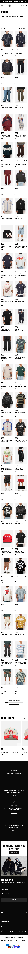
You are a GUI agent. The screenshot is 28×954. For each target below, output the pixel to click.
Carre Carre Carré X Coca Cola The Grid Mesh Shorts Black (7, 496)
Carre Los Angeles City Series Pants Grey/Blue (20, 136)
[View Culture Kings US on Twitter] (19, 931)
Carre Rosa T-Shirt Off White (6, 607)
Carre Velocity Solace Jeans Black (6, 358)
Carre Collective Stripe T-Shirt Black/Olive (20, 413)
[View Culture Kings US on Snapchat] (25, 931)
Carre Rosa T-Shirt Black (21, 579)
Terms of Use (3, 941)
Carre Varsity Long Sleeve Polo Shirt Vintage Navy (5, 163)
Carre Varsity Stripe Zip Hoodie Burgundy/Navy (7, 136)
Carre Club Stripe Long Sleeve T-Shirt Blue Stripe (21, 663)
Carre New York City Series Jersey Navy (19, 302)
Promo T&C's (23, 941)
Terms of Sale (10, 941)
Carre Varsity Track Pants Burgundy (6, 191)
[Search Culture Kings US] (21, 5)
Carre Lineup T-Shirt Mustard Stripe (19, 635)
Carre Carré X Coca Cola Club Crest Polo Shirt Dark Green (21, 385)
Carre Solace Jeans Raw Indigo (20, 80)
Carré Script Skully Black (6, 247)
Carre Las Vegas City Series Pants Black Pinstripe (19, 469)
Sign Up (14, 900)
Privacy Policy (16, 941)
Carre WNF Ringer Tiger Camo (20, 690)
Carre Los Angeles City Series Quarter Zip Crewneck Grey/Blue (6, 441)
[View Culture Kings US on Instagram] (16, 931)
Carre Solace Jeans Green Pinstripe (19, 108)
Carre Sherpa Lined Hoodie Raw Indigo (5, 80)
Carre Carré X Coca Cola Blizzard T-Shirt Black (7, 524)
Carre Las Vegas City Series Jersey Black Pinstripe (19, 552)
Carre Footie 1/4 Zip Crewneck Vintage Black (20, 191)
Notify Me (21, 488)
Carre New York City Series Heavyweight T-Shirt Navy (6, 274)
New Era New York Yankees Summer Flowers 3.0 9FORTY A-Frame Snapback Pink (10, 752)
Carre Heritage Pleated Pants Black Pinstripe (7, 663)
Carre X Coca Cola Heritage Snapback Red (6, 552)
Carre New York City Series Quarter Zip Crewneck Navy (19, 53)
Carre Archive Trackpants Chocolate (20, 163)
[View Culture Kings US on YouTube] (22, 931)
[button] (26, 5)
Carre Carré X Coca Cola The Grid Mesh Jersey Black (21, 441)
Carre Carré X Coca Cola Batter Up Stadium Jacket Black (21, 524)
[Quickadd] (11, 45)
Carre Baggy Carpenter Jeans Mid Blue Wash (7, 108)
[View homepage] (9, 5)
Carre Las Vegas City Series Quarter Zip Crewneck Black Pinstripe (19, 219)
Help (2, 912)
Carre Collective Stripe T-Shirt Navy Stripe (20, 358)
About (3, 917)
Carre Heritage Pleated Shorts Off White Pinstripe (7, 635)
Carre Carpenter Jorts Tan (6, 580)
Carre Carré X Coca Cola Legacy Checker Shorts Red (21, 496)
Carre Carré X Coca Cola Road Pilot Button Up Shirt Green (21, 274)
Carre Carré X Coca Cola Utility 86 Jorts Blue (21, 247)
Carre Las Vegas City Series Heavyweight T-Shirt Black (6, 330)
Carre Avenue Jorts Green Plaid (6, 690)
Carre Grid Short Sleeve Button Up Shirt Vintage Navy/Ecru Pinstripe (7, 53)
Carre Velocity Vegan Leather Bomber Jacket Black (6, 413)
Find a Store (5, 921)
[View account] (24, 5)
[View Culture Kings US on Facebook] (13, 931)
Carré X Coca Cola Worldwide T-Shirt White (7, 469)
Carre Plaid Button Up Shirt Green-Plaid (20, 607)
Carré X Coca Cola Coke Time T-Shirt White (7, 302)
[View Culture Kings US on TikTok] (10, 931)
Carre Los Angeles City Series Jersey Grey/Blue (6, 219)
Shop (3, 908)
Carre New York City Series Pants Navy (19, 330)
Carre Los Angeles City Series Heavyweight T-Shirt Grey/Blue (6, 385)
